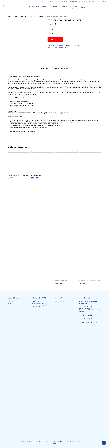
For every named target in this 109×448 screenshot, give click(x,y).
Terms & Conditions (38, 303)
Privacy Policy (36, 301)
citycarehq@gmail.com (89, 322)
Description (45, 68)
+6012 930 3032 (87, 319)
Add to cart (55, 39)
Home (9, 16)
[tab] (45, 68)
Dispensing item (39, 16)
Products (16, 16)
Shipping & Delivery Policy (40, 305)
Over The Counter (26, 16)
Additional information (60, 68)
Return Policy (36, 306)
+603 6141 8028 (87, 315)
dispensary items (57, 47)
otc (65, 47)
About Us (10, 301)
